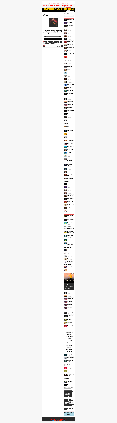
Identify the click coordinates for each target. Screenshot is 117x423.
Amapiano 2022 (66, 393)
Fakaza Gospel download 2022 (69, 346)
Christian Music (70, 395)
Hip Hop (61, 41)
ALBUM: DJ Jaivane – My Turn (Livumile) (70, 90)
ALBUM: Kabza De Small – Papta (70, 19)
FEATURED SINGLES (66, 129)
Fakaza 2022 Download (69, 343)
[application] (53, 36)
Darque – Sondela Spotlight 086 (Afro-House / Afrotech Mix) (70, 312)
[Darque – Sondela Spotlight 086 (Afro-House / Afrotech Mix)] (65, 313)
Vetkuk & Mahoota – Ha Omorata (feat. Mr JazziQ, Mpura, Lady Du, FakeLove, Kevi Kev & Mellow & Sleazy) (70, 159)
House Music (69, 404)
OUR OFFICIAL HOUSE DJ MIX (67, 226)
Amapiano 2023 (69, 393)
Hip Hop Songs (52, 42)
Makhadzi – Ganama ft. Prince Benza (70, 143)
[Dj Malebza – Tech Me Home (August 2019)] (65, 256)
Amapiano (71, 392)
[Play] (43, 36)
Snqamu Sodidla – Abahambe (70, 301)
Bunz (48, 41)
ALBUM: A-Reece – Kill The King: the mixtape (70, 69)
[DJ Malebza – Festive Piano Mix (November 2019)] (65, 250)
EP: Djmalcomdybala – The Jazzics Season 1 (70, 113)
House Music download (69, 348)
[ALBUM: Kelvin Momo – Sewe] (65, 73)
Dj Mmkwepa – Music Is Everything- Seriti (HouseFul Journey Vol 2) (70, 266)
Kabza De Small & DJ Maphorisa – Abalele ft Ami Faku (70, 137)
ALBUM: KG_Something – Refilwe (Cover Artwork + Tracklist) (70, 171)
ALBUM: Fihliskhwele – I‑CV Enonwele (70, 107)
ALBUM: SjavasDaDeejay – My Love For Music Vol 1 (70, 75)
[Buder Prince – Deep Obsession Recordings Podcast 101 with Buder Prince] (65, 375)
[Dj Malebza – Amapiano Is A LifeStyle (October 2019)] (65, 253)
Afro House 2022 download (69, 349)
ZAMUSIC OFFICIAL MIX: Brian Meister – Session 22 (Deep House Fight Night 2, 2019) (70, 236)
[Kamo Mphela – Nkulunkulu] (65, 150)
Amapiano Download (69, 334)
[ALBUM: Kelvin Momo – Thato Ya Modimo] (65, 48)
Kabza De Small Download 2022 (69, 332)
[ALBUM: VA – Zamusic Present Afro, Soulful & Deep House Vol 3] (65, 216)
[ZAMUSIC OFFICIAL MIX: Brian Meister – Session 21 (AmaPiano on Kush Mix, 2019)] (65, 240)
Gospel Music (66, 401)
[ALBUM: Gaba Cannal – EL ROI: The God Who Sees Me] (65, 39)
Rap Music (50, 43)
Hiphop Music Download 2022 (69, 344)
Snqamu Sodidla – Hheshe (70, 304)
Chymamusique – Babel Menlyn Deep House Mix (70, 325)
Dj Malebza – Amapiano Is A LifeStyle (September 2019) (70, 258)
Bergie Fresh (45, 41)
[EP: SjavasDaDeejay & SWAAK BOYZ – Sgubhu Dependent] (65, 45)
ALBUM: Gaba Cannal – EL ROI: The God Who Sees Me (70, 38)
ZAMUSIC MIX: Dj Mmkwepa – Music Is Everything (70, 269)
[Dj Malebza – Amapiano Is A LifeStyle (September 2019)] (65, 259)
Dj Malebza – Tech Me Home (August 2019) (70, 255)
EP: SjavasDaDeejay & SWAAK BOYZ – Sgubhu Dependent (70, 44)
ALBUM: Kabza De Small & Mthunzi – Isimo (70, 93)
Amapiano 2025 (66, 394)
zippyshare (66, 409)
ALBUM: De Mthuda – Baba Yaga (70, 84)
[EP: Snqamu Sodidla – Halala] (65, 105)
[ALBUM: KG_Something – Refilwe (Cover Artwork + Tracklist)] (65, 172)
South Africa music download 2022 (69, 339)
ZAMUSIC (48, 16)
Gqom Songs (69, 402)
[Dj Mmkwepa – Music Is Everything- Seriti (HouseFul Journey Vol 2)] (65, 267)
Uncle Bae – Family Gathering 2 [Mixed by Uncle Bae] (70, 381)
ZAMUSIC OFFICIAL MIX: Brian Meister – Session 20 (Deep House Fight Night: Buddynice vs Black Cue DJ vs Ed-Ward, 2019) (70, 243)
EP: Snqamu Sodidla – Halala (70, 104)
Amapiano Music (66, 395)
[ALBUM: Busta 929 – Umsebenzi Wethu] (65, 88)
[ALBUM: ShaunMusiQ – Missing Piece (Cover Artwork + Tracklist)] (65, 175)
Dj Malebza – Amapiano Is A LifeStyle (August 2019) (70, 261)
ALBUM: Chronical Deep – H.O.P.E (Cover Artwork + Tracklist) (70, 165)
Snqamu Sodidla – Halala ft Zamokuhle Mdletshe (70, 307)
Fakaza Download (69, 342)
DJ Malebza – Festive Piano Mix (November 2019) (70, 249)
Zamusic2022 (69, 331)
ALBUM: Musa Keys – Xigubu (70, 41)
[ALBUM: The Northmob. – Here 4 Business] (65, 99)
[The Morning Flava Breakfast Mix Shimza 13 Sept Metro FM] (65, 358)
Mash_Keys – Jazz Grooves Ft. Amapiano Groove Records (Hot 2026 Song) (70, 26)
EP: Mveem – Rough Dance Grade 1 (70, 123)
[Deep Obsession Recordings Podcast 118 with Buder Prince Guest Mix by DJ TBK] (65, 368)
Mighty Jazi (58, 42)
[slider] (62, 36)
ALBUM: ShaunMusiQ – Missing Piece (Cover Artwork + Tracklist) (70, 175)
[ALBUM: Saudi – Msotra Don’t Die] (65, 82)
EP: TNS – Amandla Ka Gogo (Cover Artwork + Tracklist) (70, 168)
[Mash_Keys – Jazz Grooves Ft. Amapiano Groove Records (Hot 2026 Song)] (65, 26)
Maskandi (73, 404)
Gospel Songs (69, 401)
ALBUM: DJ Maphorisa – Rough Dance (70, 53)
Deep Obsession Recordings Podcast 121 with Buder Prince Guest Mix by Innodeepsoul (70, 361)
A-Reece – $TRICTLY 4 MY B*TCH (70, 155)
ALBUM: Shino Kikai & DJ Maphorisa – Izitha (69, 78)
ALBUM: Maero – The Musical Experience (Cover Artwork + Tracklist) (70, 178)
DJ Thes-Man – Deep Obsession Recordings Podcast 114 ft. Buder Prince (70, 371)
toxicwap (54, 43)
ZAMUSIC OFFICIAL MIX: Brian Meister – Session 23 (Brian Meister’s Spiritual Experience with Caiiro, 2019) (70, 232)
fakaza (58, 41)
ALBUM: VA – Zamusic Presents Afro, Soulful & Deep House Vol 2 (70, 219)
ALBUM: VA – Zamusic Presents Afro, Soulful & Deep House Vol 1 (70, 223)
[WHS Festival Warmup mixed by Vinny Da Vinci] (65, 355)
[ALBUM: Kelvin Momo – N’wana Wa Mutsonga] (65, 30)
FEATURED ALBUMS (66, 181)
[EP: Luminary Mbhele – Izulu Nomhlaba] (65, 102)
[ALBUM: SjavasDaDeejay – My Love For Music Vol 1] (65, 76)
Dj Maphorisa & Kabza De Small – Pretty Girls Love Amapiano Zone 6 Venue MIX (70, 140)
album (68, 392)
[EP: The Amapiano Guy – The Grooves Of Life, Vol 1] (65, 23)
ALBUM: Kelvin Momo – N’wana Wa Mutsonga (70, 29)
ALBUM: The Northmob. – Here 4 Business (70, 98)
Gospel (72, 400)
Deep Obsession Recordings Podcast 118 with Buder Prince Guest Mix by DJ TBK (70, 368)
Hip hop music (48, 42)
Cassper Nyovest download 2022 (69, 336)
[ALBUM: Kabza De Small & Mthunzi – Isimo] (65, 94)
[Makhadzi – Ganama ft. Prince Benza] (65, 144)
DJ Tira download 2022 (69, 341)
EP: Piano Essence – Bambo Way (70, 116)
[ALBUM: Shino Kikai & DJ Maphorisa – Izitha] (65, 79)
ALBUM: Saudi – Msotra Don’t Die (70, 81)
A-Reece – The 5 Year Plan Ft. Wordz (70, 152)
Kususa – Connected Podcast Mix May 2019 (70, 364)
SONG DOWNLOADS (52, 16)
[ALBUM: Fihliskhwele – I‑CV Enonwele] (65, 108)
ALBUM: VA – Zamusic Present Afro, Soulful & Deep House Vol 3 (70, 216)
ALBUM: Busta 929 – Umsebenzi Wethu (70, 87)
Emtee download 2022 (69, 340)
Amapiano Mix (69, 394)
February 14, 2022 (45, 16)
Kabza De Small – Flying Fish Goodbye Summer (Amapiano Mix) (70, 316)
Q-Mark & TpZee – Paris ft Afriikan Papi (70, 134)
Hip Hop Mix (44, 42)
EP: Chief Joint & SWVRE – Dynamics (70, 126)
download (55, 41)
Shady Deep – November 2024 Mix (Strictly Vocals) (70, 319)
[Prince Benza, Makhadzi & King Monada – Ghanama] (65, 147)
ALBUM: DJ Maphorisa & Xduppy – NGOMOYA (70, 57)
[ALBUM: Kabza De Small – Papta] (65, 20)
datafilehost (51, 41)
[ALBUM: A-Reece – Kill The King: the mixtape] (65, 70)
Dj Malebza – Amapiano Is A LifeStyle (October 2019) (70, 252)
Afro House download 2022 (69, 345)
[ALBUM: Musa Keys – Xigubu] (65, 42)
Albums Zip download (69, 351)
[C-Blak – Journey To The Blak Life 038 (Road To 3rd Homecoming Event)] (65, 323)
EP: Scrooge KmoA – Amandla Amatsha (70, 120)
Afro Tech (66, 392)
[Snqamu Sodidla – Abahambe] (65, 302)
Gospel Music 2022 (69, 347)
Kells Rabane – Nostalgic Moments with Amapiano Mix (70, 384)
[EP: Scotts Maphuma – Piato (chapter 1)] (65, 33)
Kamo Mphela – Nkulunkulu (70, 149)
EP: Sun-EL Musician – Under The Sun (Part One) (70, 35)
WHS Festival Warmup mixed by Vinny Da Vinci (70, 354)
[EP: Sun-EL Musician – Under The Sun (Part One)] (65, 36)
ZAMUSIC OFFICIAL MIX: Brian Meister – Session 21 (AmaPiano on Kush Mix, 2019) (70, 240)
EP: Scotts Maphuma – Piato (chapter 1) (70, 32)
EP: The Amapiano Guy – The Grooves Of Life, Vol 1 (70, 22)
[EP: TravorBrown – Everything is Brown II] (65, 111)
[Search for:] (69, 15)
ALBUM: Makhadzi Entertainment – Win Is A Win (70, 50)
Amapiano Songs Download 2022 (69, 333)
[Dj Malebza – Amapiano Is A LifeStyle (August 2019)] (65, 262)
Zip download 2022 (69, 338)
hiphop (55, 42)
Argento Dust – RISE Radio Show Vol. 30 (70, 378)
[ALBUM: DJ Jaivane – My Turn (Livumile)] (65, 91)
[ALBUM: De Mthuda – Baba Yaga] (65, 85)
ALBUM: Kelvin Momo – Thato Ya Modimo (70, 47)
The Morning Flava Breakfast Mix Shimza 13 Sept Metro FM (70, 357)
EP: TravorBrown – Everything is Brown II (70, 110)
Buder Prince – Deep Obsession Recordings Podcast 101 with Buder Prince (70, 375)
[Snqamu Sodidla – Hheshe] (65, 305)
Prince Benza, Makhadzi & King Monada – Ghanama (70, 146)
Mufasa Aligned (45, 43)
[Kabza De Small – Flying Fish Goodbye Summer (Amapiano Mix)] (65, 316)
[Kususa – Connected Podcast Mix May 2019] (65, 365)
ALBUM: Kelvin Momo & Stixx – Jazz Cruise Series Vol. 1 (70, 66)
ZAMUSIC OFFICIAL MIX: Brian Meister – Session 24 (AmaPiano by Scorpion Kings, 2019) (70, 228)
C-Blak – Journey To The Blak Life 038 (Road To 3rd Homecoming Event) (70, 322)
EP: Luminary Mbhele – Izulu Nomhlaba (70, 101)
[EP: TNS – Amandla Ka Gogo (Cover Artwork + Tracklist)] (65, 169)
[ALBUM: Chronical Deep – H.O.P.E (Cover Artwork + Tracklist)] (65, 165)
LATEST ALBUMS (66, 96)
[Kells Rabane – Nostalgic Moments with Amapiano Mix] (65, 385)
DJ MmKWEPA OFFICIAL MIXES (67, 264)
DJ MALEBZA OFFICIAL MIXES (67, 247)
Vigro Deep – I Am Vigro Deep (70, 130)
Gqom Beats (66, 402)
